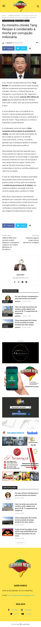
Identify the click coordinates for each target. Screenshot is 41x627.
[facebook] (15, 281)
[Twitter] (11, 613)
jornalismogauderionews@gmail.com (21, 595)
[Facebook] (8, 610)
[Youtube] (22, 613)
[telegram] (22, 281)
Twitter (16, 614)
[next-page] (7, 331)
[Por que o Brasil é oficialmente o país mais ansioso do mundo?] (7, 299)
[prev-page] (3, 331)
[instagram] (18, 281)
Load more (20, 542)
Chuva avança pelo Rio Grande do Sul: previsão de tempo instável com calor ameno (26, 323)
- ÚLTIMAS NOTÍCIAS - (14, 15)
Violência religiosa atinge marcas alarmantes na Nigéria (31, 240)
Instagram (28, 610)
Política (27, 20)
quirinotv (9, 43)
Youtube (28, 614)
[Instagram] (22, 610)
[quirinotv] (3, 43)
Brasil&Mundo (19, 20)
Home (4, 15)
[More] (30, 48)
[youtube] (26, 281)
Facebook (14, 610)
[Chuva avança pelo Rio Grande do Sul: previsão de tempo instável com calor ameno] (7, 323)
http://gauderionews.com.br (21, 278)
